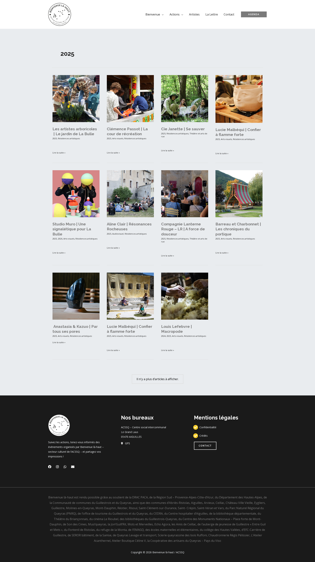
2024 (163, 336)
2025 (54, 138)
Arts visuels (117, 138)
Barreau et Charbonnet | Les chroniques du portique (238, 229)
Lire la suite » (58, 152)
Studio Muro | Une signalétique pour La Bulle (71, 229)
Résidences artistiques (69, 138)
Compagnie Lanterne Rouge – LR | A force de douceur (183, 229)
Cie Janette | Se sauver (183, 129)
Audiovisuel (118, 233)
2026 (60, 238)
